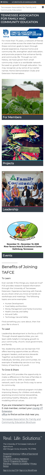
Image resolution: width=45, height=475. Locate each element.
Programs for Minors (18, 461)
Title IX (6, 461)
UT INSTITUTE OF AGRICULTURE (24, 2)
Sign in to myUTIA (10, 470)
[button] (4, 2)
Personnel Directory (11, 454)
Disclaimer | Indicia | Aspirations (16, 459)
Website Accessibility (20, 464)
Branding (7, 464)
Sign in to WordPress (28, 470)
